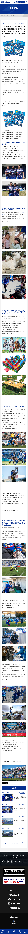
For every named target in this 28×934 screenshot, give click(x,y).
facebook (3, 862)
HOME (2, 15)
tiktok (16, 862)
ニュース (6, 15)
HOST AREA (22, 23)
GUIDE (14, 932)
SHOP (8, 932)
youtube (20, 862)
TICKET (2, 932)
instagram (12, 862)
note (25, 862)
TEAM (20, 932)
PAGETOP (13, 923)
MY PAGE (19, 2)
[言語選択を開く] (26, 1)
